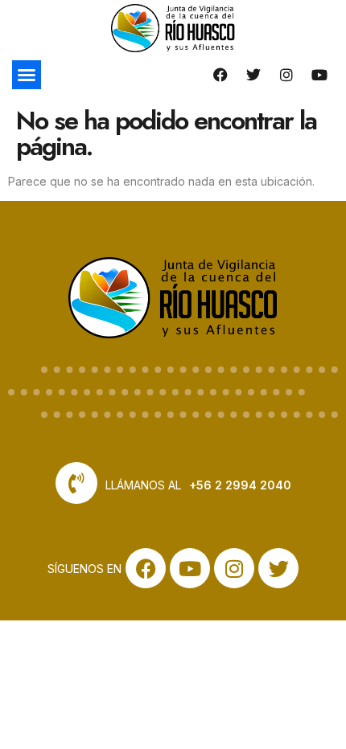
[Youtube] (319, 74)
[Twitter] (253, 74)
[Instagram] (286, 74)
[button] (26, 74)
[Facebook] (220, 74)
